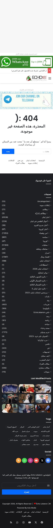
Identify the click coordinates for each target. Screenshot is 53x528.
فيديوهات (46, 352)
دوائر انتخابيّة (43, 273)
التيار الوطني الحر (33, 427)
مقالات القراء (20, 163)
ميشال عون (46, 444)
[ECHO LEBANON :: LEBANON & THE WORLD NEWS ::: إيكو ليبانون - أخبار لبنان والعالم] (36, 78)
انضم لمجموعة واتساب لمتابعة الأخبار (26, 54)
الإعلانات (11, 160)
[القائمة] (49, 79)
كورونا (45, 241)
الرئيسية (42, 160)
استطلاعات (43, 265)
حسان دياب (46, 436)
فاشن (47, 344)
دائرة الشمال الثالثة (38, 284)
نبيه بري (35, 444)
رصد (48, 316)
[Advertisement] (26, 26)
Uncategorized (43, 201)
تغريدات (46, 304)
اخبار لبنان (46, 217)
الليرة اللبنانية (45, 431)
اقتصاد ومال (45, 257)
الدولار (22, 427)
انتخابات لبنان (31, 160)
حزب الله (15, 431)
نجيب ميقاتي (26, 444)
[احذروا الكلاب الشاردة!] (43, 388)
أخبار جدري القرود (41, 225)
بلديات (47, 296)
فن (48, 348)
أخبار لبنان (46, 427)
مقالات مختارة (44, 368)
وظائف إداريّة (40, 213)
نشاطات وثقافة (42, 249)
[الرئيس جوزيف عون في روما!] (26, 388)
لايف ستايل (45, 356)
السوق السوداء (11, 427)
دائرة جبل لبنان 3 (39, 288)
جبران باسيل (26, 431)
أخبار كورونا (43, 229)
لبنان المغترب (44, 360)
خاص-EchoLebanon (42, 312)
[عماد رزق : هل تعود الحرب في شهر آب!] (26, 408)
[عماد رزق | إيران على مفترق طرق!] (10, 398)
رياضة (47, 320)
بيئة (48, 300)
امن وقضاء (43, 233)
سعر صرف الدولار (21, 436)
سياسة (45, 237)
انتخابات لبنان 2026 (40, 269)
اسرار (47, 253)
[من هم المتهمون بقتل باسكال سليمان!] (43, 398)
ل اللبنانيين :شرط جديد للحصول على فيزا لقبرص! (28, 71)
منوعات (47, 372)
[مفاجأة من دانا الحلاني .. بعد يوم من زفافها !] (26, 398)
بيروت (35, 431)
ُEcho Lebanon (42, 504)
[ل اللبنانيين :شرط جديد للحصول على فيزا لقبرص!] (10, 388)
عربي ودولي (45, 332)
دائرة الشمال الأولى (38, 280)
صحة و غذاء (45, 328)
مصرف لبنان (14, 440)
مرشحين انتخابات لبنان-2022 (36, 293)
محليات (45, 245)
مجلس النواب (25, 440)
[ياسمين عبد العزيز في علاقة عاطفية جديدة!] (10, 408)
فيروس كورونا (45, 440)
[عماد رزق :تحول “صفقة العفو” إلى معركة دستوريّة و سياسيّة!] (43, 408)
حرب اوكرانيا (43, 340)
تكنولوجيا (46, 308)
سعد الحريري (34, 436)
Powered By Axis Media (26, 508)
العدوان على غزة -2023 (38, 336)
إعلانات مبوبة (32, 163)
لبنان (35, 440)
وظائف (45, 209)
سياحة (47, 324)
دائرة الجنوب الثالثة (38, 277)
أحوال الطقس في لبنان (39, 221)
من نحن (20, 160)
